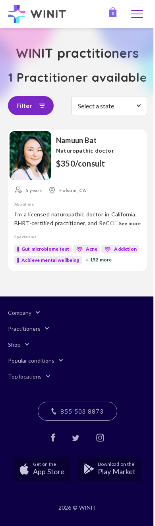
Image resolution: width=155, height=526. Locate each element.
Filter (24, 105)
